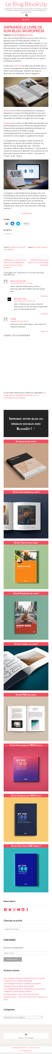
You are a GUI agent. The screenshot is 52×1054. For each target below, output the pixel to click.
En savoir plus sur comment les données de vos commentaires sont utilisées (25, 395)
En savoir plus (26, 213)
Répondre (44, 296)
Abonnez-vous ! (13, 959)
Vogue (26, 1038)
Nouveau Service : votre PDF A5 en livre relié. (21, 994)
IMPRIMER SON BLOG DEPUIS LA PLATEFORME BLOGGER (38, 262)
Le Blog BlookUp (26, 4)
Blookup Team (27, 35)
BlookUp (17, 66)
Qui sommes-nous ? (26, 1051)
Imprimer (44, 247)
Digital (38, 247)
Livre (5, 249)
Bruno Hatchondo (18, 281)
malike (13, 319)
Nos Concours (34, 1048)
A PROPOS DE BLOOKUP (18, 247)
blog (34, 247)
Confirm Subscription (19, 1048)
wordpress (10, 249)
